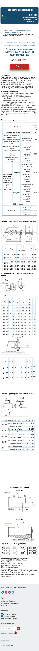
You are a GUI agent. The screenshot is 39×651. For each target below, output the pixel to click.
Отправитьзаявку (19, 67)
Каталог (9, 31)
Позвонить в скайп (30, 19)
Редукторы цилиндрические (12, 32)
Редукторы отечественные (22, 31)
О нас (4, 31)
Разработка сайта (7, 633)
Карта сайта (5, 641)
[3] (18, 628)
